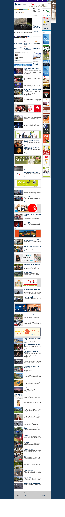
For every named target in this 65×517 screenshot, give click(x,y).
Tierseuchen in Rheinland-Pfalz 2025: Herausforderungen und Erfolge (32, 115)
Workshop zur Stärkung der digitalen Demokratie (31, 172)
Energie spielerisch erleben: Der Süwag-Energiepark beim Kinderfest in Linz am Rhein (32, 247)
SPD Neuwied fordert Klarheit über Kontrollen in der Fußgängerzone (31, 421)
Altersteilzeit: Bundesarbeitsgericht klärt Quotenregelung (32, 462)
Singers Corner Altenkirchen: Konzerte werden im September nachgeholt (31, 367)
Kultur (27, 8)
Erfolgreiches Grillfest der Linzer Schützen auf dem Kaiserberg (31, 428)
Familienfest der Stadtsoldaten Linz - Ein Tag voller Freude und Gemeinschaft (32, 442)
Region (16, 8)
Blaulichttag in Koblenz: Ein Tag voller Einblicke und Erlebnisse (31, 122)
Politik (18, 8)
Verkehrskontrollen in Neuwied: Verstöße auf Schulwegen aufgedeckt (32, 359)
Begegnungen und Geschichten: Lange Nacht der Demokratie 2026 (31, 394)
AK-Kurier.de (34, 9)
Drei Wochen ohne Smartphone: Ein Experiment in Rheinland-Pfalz (31, 69)
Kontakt (39, 12)
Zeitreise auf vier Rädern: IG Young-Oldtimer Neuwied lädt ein (32, 190)
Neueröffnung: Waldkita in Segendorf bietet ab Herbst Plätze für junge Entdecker (32, 272)
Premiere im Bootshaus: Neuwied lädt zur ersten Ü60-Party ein (37, 19)
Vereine (24, 8)
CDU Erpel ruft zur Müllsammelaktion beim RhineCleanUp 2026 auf (32, 380)
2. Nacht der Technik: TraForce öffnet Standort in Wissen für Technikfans (32, 90)
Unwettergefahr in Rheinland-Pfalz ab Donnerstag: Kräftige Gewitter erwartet (32, 387)
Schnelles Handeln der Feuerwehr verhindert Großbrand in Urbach (21, 16)
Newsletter (34, 11)
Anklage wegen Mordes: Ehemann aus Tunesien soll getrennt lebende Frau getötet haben (31, 97)
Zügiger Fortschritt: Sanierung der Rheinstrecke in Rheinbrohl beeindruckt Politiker (31, 470)
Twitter (25, 495)
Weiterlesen (20, 33)
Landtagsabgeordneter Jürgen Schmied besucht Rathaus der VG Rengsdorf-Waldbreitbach (32, 240)
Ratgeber (23, 10)
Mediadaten (39, 9)
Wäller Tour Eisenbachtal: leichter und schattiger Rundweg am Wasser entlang (18, 43)
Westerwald (17, 12)
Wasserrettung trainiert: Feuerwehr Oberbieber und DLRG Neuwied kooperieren (32, 76)
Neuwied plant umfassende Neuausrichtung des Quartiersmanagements (31, 477)
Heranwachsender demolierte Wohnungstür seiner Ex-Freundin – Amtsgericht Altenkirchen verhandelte (27, 48)
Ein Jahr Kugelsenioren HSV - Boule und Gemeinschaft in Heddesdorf (32, 215)
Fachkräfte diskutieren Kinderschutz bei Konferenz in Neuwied (32, 265)
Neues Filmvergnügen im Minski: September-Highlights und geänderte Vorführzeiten (32, 222)
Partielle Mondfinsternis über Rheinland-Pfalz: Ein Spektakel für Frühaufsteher (37, 35)
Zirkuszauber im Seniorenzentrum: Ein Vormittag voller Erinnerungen (32, 435)
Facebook (35, 8)
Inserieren (39, 8)
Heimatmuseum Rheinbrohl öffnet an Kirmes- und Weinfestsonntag (31, 141)
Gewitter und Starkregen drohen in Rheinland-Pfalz (31, 166)
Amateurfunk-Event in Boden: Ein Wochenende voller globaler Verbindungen (32, 407)
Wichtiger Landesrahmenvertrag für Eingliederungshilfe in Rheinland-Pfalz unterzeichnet (32, 449)
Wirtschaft (21, 8)
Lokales (16, 10)
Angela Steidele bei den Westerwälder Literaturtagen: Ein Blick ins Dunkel (32, 414)
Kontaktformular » (44, 495)
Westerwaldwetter (46, 28)
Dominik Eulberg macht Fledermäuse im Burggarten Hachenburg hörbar (31, 352)
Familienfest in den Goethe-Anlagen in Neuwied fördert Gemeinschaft (32, 314)
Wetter (29, 10)
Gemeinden (26, 10)
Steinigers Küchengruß (36, 64)
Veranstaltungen (20, 10)
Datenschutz (39, 10)
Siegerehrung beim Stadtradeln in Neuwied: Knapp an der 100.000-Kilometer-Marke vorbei (32, 297)
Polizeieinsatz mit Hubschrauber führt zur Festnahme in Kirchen (36, 31)
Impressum (39, 11)
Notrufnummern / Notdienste (36, 48)
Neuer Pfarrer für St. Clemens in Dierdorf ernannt (31, 400)
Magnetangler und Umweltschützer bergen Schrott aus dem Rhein (32, 373)
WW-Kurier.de (34, 10)
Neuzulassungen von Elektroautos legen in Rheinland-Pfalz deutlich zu (32, 321)
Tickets (43, 10)
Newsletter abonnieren (35, 49)
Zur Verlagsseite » (18, 496)
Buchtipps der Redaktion (36, 63)
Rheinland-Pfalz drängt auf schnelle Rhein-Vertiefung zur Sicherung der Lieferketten (32, 339)
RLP (28, 8)
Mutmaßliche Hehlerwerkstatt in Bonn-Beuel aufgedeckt (32, 483)
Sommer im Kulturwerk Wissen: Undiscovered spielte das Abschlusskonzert (32, 83)
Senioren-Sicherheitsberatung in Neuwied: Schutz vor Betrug (32, 197)
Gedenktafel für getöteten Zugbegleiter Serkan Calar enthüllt (31, 456)
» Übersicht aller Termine (17, 60)
